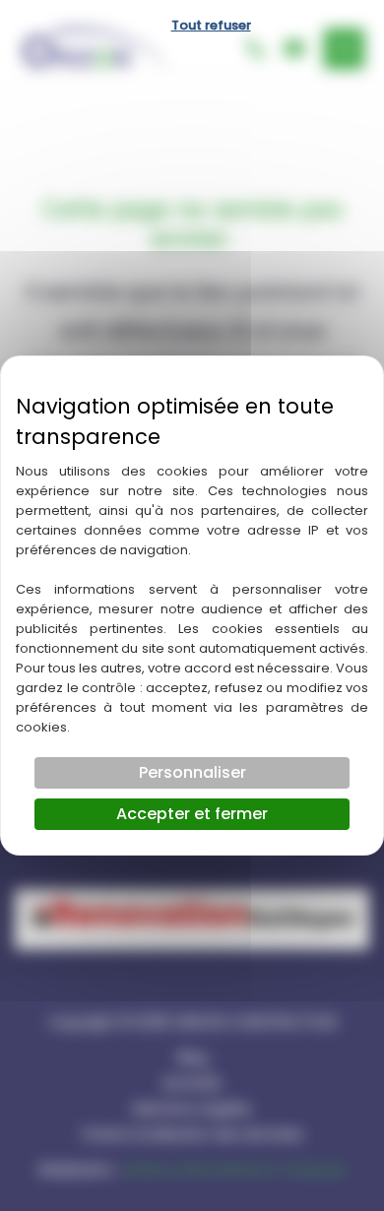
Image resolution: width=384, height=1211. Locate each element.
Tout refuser (211, 25)
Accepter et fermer (192, 813)
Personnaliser (192, 772)
